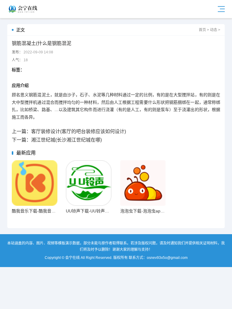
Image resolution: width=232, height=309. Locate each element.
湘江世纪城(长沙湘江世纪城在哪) (66, 139)
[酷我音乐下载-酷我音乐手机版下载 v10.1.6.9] (34, 183)
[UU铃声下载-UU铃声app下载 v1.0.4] (88, 183)
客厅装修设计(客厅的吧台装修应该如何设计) (78, 131)
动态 (213, 30)
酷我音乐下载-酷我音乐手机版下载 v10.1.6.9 (54, 211)
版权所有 (120, 258)
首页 (202, 30)
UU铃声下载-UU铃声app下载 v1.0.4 (100, 211)
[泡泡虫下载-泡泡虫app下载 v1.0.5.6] (143, 183)
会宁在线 (23, 9)
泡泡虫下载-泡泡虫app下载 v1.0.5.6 (154, 211)
